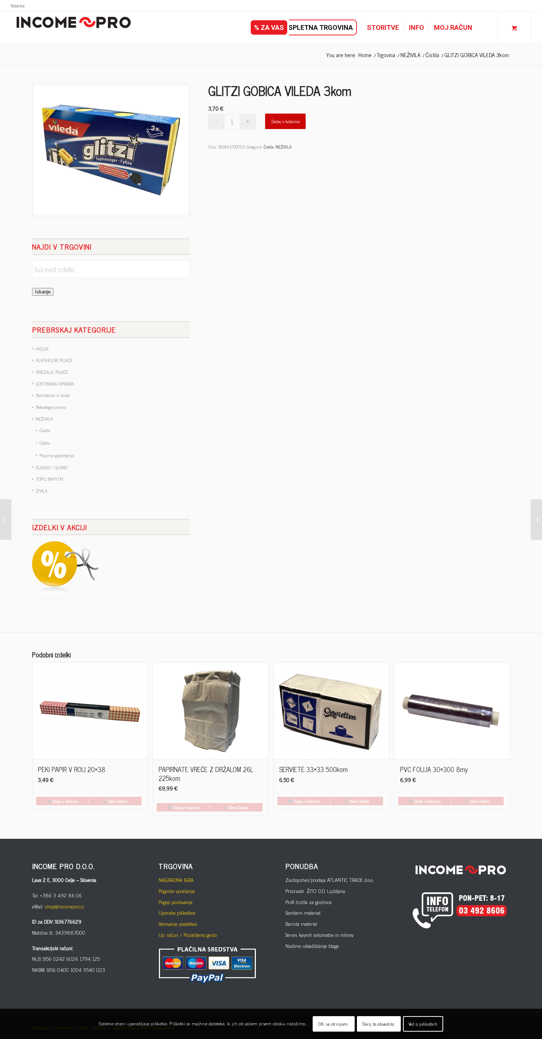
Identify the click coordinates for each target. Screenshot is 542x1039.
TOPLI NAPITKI (49, 479)
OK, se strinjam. (333, 1024)
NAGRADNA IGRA (176, 879)
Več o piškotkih (423, 1024)
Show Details (117, 801)
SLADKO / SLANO (51, 467)
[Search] (484, 27)
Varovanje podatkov (178, 923)
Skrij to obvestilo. (378, 1024)
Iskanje (43, 292)
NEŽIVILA (44, 419)
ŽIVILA (42, 490)
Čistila (44, 430)
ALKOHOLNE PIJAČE (54, 360)
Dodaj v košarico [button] (65, 801)
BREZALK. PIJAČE (52, 372)
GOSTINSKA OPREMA (55, 384)
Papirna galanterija (56, 455)
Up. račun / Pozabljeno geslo (188, 934)
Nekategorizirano (51, 407)
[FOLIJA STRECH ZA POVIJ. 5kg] (5, 519)
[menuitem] (18, 5)
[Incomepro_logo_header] (73, 27)
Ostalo (44, 442)
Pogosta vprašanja (177, 890)
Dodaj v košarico (285, 121)
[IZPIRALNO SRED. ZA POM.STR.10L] (536, 519)
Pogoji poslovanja (175, 901)
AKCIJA (42, 348)
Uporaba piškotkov (177, 912)
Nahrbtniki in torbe (53, 395)
